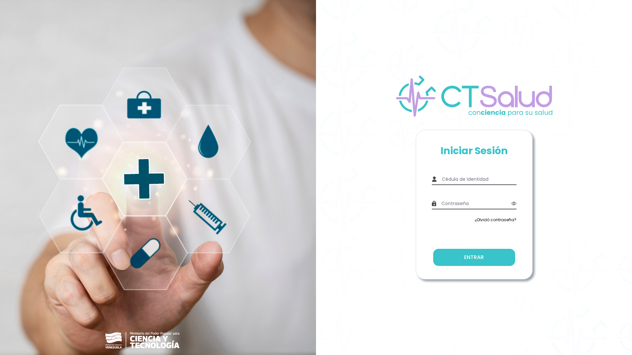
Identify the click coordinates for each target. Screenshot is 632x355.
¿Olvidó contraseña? (495, 220)
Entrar (474, 257)
